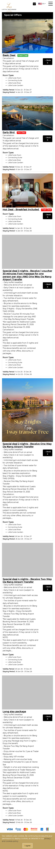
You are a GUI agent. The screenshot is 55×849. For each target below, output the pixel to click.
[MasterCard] (25, 829)
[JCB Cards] (47, 829)
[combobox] (42, 3)
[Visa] (9, 829)
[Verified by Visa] (18, 829)
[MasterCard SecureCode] (34, 829)
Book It (48, 61)
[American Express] (41, 829)
